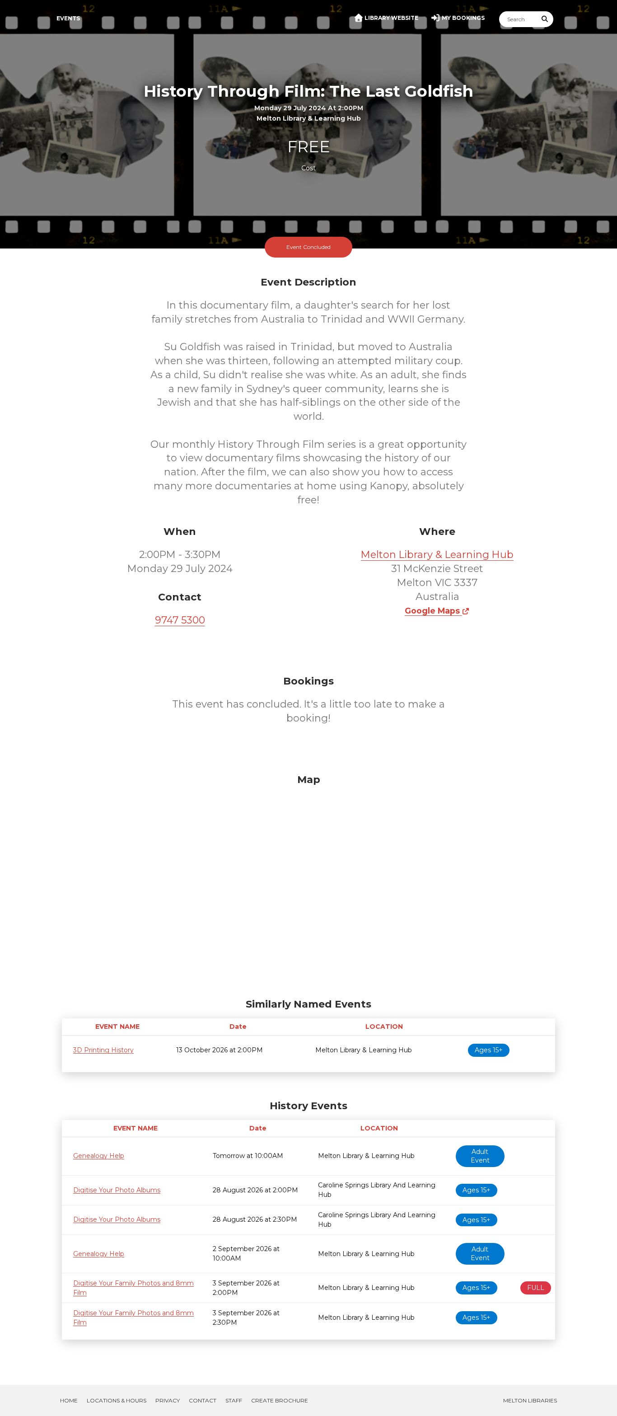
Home (69, 1400)
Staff (233, 1400)
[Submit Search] (545, 19)
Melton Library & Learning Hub (437, 555)
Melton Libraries (530, 1400)
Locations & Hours (116, 1400)
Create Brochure (279, 1400)
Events (68, 18)
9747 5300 (180, 620)
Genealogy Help (98, 1156)
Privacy (167, 1400)
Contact (202, 1400)
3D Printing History (103, 1050)
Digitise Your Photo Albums (116, 1190)
